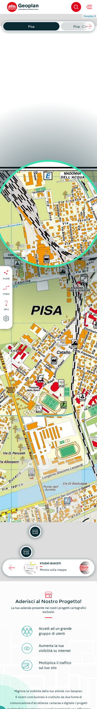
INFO (6, 309)
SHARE (6, 278)
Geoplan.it (90, 16)
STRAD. (6, 294)
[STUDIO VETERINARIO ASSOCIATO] (35, 531)
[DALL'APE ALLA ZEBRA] (26, 552)
